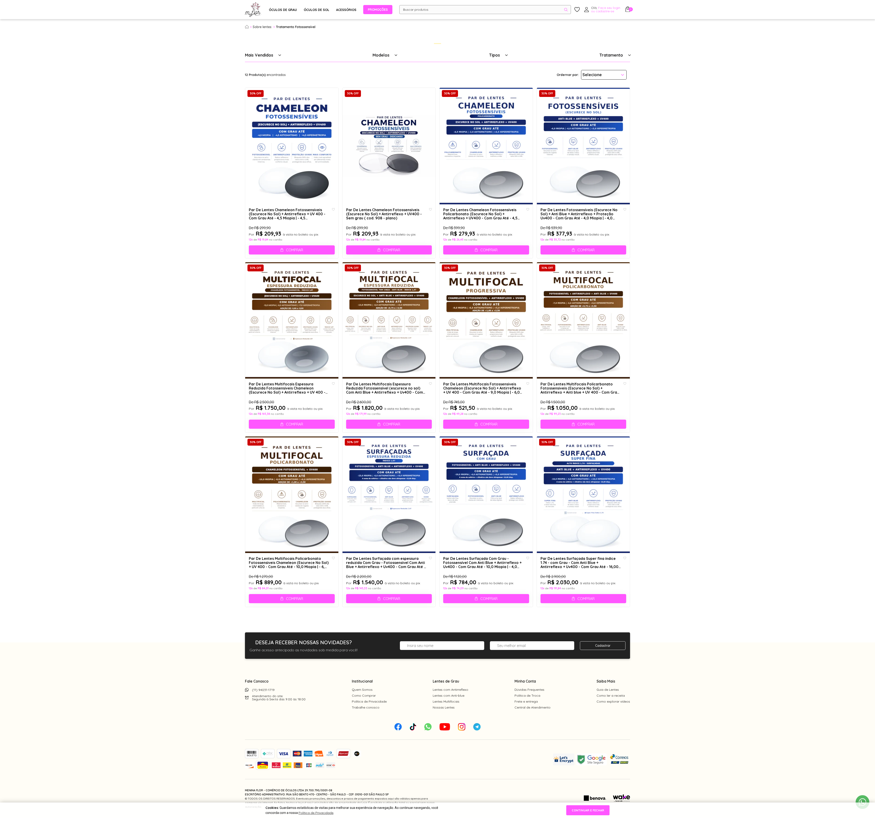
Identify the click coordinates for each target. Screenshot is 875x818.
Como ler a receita (611, 695)
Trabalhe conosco (365, 707)
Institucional (362, 681)
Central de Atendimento (533, 707)
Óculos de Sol (316, 10)
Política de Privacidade (369, 701)
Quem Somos (362, 689)
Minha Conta (525, 681)
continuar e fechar (588, 810)
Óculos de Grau (283, 10)
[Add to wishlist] (333, 209)
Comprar (294, 250)
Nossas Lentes (444, 707)
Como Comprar (364, 695)
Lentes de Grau (446, 681)
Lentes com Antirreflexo (450, 689)
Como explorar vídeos (613, 701)
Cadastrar (602, 646)
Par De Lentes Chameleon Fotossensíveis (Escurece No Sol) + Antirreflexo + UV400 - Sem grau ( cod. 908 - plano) (384, 214)
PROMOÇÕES (378, 10)
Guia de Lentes (608, 689)
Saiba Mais (606, 681)
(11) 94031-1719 (263, 689)
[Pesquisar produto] (566, 9)
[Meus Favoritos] (577, 10)
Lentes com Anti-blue (448, 695)
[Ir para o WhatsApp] (862, 802)
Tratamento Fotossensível (295, 27)
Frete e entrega (526, 701)
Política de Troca (527, 695)
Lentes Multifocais (446, 701)
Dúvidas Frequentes (529, 689)
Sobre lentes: (262, 27)
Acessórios (346, 10)
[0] (627, 10)
